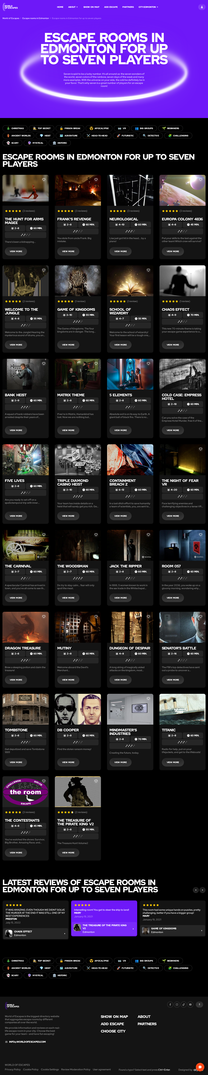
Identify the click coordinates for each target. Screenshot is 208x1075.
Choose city (113, 1031)
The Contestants (22, 820)
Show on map (91, 7)
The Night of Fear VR (180, 482)
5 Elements (120, 395)
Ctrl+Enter (164, 1069)
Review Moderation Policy (75, 1069)
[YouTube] (190, 1004)
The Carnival (18, 566)
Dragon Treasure (23, 648)
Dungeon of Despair (129, 648)
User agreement (102, 1069)
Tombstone (16, 730)
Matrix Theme (71, 395)
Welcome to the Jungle (21, 311)
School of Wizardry (120, 311)
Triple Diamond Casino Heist (72, 482)
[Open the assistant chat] (200, 1067)
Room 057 (171, 566)
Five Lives (14, 480)
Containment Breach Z (122, 482)
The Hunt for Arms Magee (24, 221)
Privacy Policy (13, 1069)
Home (60, 7)
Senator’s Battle (179, 648)
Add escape (111, 7)
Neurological (123, 219)
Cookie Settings (50, 1069)
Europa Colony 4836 (182, 219)
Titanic (168, 730)
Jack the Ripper (125, 566)
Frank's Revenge (74, 219)
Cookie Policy (31, 1069)
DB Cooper (68, 730)
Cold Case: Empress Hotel (181, 397)
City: (147, 7)
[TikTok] (184, 1004)
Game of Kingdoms (76, 309)
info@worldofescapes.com (27, 1041)
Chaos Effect (175, 309)
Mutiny (64, 648)
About (72, 7)
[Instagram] (177, 1004)
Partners (128, 7)
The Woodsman (72, 566)
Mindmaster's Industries (123, 732)
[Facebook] (170, 1004)
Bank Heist (15, 395)
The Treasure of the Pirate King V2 (75, 822)
